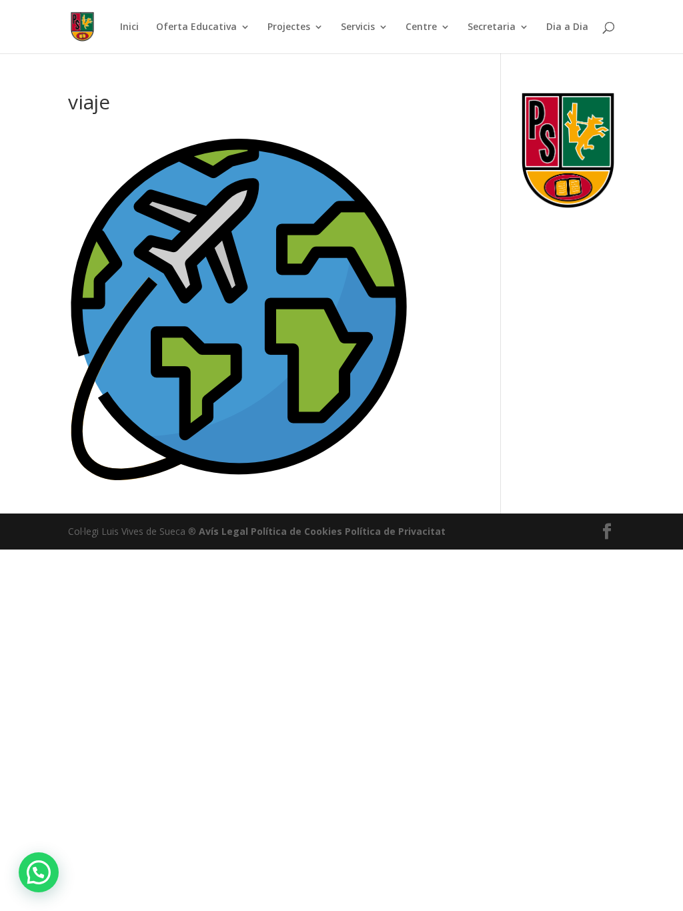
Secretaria (492, 27)
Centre (421, 27)
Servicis (358, 27)
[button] (39, 872)
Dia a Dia (567, 27)
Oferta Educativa (196, 27)
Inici (129, 27)
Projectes (288, 27)
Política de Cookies (296, 531)
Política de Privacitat (395, 531)
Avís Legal (223, 531)
